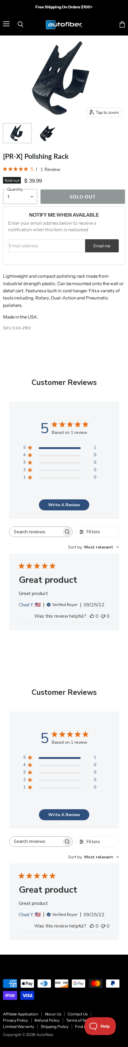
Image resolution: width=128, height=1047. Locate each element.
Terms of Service (81, 1020)
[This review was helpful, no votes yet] (92, 616)
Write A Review (64, 505)
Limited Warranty (18, 1026)
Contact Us (78, 1014)
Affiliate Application (20, 1014)
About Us (53, 1014)
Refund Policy (47, 1020)
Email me (101, 245)
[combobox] (93, 547)
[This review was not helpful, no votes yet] (103, 616)
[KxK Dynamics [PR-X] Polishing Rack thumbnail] (17, 133)
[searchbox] (36, 532)
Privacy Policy (15, 1020)
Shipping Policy (54, 1026)
